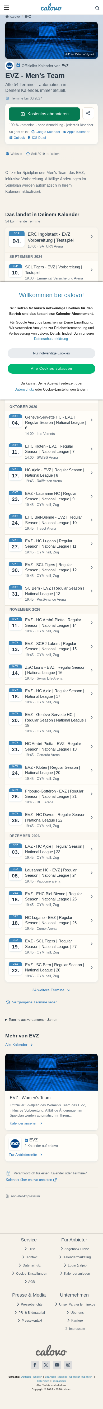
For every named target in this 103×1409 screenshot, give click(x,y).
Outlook (19, 138)
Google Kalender (47, 132)
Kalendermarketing (77, 1257)
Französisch (59, 1380)
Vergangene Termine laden (35, 1002)
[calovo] (51, 7)
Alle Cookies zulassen (51, 369)
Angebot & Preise (77, 1249)
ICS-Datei (38, 138)
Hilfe (31, 1249)
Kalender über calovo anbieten (29, 1180)
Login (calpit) (77, 1265)
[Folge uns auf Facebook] (35, 1365)
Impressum (76, 1329)
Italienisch (43, 1380)
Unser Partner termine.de (76, 1304)
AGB (31, 1282)
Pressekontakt (31, 1320)
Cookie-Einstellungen (31, 1273)
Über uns (77, 1313)
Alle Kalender (16, 1045)
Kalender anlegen (76, 1273)
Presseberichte (31, 1304)
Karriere (77, 1320)
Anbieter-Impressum (25, 1196)
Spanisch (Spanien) (81, 1376)
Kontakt (31, 1257)
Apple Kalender (78, 132)
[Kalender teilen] (88, 113)
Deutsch (26, 1376)
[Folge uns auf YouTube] (57, 1365)
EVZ (28, 16)
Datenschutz (31, 1265)
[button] (6, 7)
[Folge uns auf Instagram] (68, 1365)
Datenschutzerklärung (51, 339)
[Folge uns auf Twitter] (46, 1365)
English (37, 1376)
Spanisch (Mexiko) (56, 1376)
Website (16, 154)
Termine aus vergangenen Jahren (33, 1020)
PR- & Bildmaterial (31, 1313)
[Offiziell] (18, 65)
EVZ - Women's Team (30, 1097)
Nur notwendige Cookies (51, 353)
